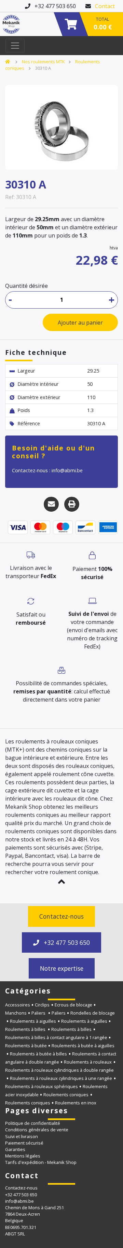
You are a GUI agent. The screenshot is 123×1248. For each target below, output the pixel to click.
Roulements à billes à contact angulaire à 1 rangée (56, 1037)
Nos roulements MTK (43, 62)
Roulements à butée (26, 1045)
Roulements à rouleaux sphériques (41, 1086)
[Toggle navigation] (15, 45)
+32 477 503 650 (66, 942)
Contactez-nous (61, 916)
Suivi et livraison (21, 1136)
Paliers (38, 1013)
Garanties (15, 1149)
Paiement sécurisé (24, 1143)
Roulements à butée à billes (38, 1054)
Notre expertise (61, 968)
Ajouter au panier (80, 322)
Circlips (42, 1005)
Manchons (16, 1013)
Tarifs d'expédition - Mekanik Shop (41, 1162)
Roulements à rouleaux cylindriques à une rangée (61, 1078)
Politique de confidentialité (32, 1123)
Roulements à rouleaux (88, 1062)
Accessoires (17, 1005)
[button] (61, 881)
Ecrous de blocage (73, 1005)
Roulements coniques (65, 1094)
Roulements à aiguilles (33, 1021)
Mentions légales (22, 1156)
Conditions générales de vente (36, 1130)
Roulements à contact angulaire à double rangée (60, 1058)
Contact (105, 6)
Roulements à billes (25, 1029)
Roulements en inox (75, 1103)
